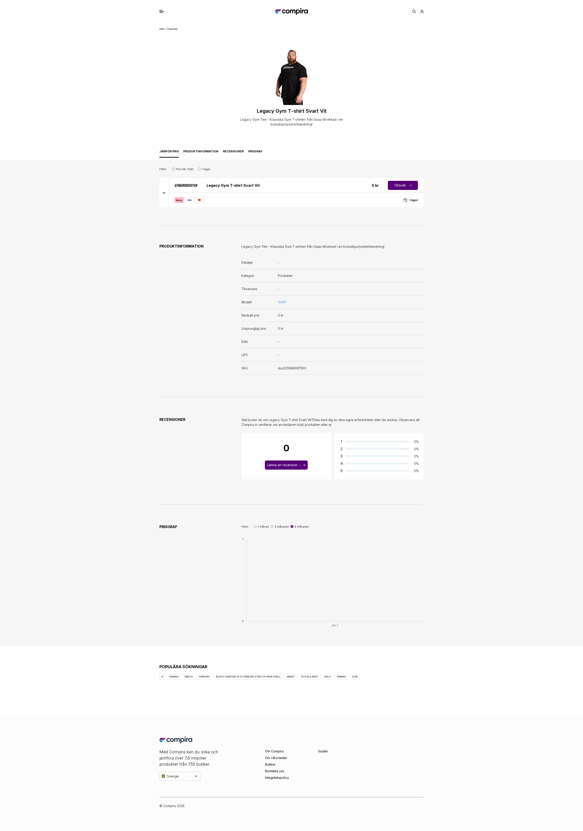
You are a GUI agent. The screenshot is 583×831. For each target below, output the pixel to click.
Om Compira (274, 751)
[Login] (422, 11)
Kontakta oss (274, 771)
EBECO (189, 676)
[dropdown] (164, 192)
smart (290, 676)
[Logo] (291, 11)
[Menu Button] (166, 11)
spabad (341, 676)
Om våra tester (276, 758)
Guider (323, 751)
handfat (204, 676)
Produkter (172, 29)
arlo (327, 676)
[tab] (169, 153)
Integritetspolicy (277, 778)
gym (355, 676)
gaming (174, 676)
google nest (309, 676)
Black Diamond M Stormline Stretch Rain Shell (248, 676)
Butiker (270, 764)
